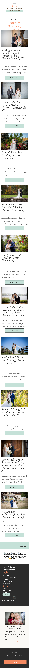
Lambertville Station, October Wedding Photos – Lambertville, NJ (14, 106)
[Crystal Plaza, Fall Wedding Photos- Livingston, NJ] (14, 141)
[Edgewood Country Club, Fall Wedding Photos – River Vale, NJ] (14, 193)
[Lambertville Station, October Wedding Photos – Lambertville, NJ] (14, 90)
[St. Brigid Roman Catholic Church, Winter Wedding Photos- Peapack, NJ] (14, 38)
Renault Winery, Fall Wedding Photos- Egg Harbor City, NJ (13, 412)
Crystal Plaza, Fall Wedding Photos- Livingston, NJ (11, 155)
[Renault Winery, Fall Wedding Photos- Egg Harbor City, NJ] (14, 398)
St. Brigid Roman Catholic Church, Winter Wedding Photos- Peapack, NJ (12, 54)
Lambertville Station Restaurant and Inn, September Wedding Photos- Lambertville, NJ (13, 465)
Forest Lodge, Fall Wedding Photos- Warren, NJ (11, 257)
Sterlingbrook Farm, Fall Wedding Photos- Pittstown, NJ (13, 360)
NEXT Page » (23, 546)
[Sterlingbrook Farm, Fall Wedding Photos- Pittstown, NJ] (14, 346)
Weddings (15, 29)
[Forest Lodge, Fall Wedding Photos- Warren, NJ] (14, 243)
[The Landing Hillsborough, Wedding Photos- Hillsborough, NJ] (14, 500)
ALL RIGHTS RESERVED (14, 655)
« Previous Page (7, 546)
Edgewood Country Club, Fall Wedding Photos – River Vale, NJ (12, 209)
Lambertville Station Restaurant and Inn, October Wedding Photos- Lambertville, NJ (13, 312)
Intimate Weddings (14, 24)
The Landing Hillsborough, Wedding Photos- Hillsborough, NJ (14, 516)
